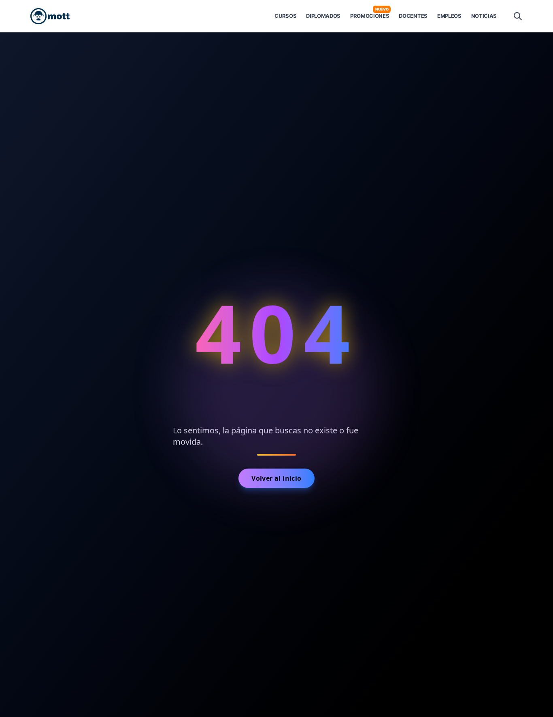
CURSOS (285, 16)
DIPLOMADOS (323, 16)
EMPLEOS (449, 16)
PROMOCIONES (369, 15)
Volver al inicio (276, 478)
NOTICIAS (484, 16)
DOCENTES (413, 16)
